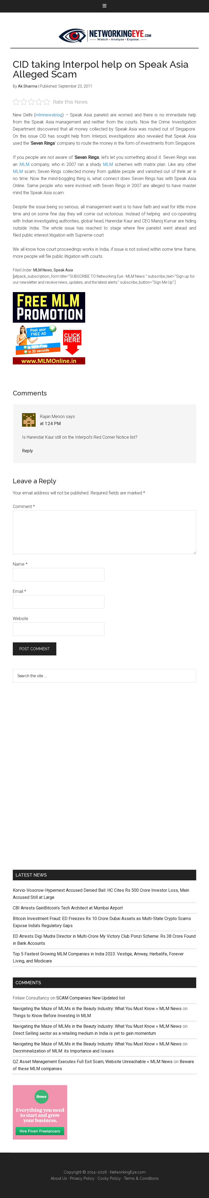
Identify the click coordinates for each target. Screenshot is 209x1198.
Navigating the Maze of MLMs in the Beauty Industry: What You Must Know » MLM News (97, 1008)
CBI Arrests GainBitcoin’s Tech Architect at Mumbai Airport (68, 908)
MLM (24, 164)
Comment (24, 506)
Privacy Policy (82, 1178)
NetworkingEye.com (128, 1172)
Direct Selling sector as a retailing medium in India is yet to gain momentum (84, 1033)
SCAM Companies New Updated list (90, 998)
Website (20, 618)
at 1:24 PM (50, 423)
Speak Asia (63, 270)
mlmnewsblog (48, 114)
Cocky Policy (109, 1178)
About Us (59, 1178)
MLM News (104, 35)
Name (20, 564)
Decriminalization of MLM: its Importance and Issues (63, 1051)
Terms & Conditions (141, 1178)
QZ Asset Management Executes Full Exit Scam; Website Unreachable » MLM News (93, 1061)
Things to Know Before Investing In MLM (52, 1015)
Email (19, 591)
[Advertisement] (53, 775)
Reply (27, 450)
